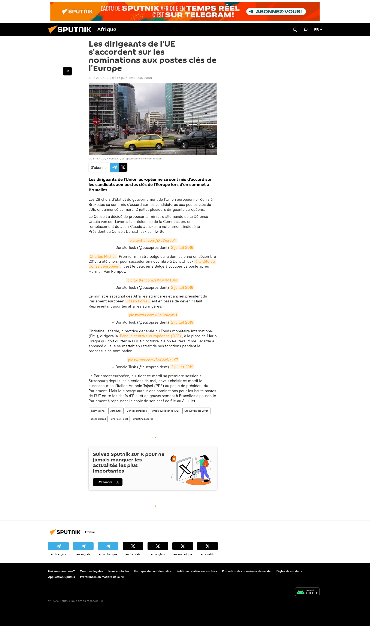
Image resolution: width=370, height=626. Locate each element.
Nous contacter (118, 571)
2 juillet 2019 (182, 247)
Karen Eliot (113, 158)
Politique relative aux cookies (197, 571)
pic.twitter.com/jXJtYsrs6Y (153, 240)
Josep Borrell (138, 301)
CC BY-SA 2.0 (96, 158)
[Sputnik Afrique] (71, 35)
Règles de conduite (289, 571)
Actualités (116, 410)
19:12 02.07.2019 (100, 78)
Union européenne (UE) (165, 410)
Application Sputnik (61, 577)
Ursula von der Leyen (196, 410)
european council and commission (142, 158)
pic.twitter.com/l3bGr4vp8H (153, 314)
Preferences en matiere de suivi (102, 577)
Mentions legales (91, 571)
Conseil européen (137, 410)
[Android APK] (307, 592)
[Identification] (295, 29)
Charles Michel (103, 256)
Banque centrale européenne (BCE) (150, 335)
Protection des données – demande (246, 571)
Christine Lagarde (143, 418)
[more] (67, 71)
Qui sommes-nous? (61, 571)
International (98, 410)
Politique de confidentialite (153, 571)
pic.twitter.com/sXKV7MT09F (152, 280)
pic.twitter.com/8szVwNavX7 (153, 359)
